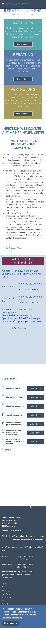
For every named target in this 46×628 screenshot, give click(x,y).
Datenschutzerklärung (12, 618)
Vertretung (6, 594)
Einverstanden (10, 623)
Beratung (5, 590)
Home (4, 584)
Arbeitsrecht (6, 597)
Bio (3, 601)
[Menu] (42, 6)
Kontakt (5, 604)
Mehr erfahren (22, 44)
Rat (3, 587)
